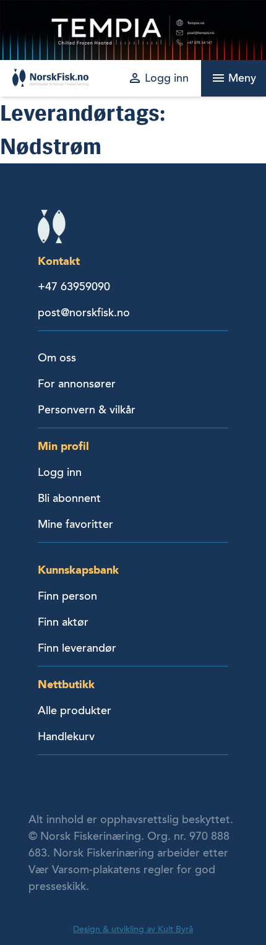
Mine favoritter (75, 524)
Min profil (63, 445)
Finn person (67, 596)
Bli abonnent (69, 498)
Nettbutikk (66, 684)
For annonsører (77, 384)
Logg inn (60, 472)
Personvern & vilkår (86, 409)
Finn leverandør (77, 648)
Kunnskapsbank (78, 569)
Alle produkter (74, 710)
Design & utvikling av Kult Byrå (133, 929)
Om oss (57, 358)
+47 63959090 (74, 286)
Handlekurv (66, 736)
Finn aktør (63, 622)
